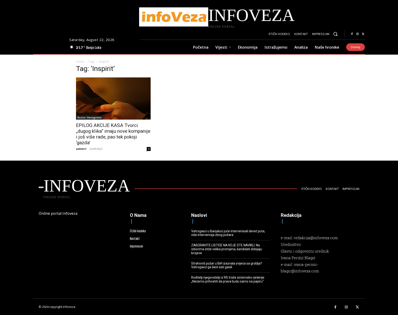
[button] (335, 33)
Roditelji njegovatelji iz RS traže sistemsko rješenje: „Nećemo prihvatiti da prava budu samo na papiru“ (228, 279)
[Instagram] (357, 34)
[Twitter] (363, 34)
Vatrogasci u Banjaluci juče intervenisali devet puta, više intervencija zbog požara (228, 233)
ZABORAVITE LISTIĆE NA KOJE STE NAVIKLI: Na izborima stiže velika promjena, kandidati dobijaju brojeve (226, 249)
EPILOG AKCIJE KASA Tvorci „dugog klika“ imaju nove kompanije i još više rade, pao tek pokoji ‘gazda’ (113, 134)
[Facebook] (352, 34)
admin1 (81, 148)
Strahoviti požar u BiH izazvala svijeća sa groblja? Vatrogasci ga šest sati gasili (226, 265)
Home (80, 62)
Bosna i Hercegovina (89, 117)
